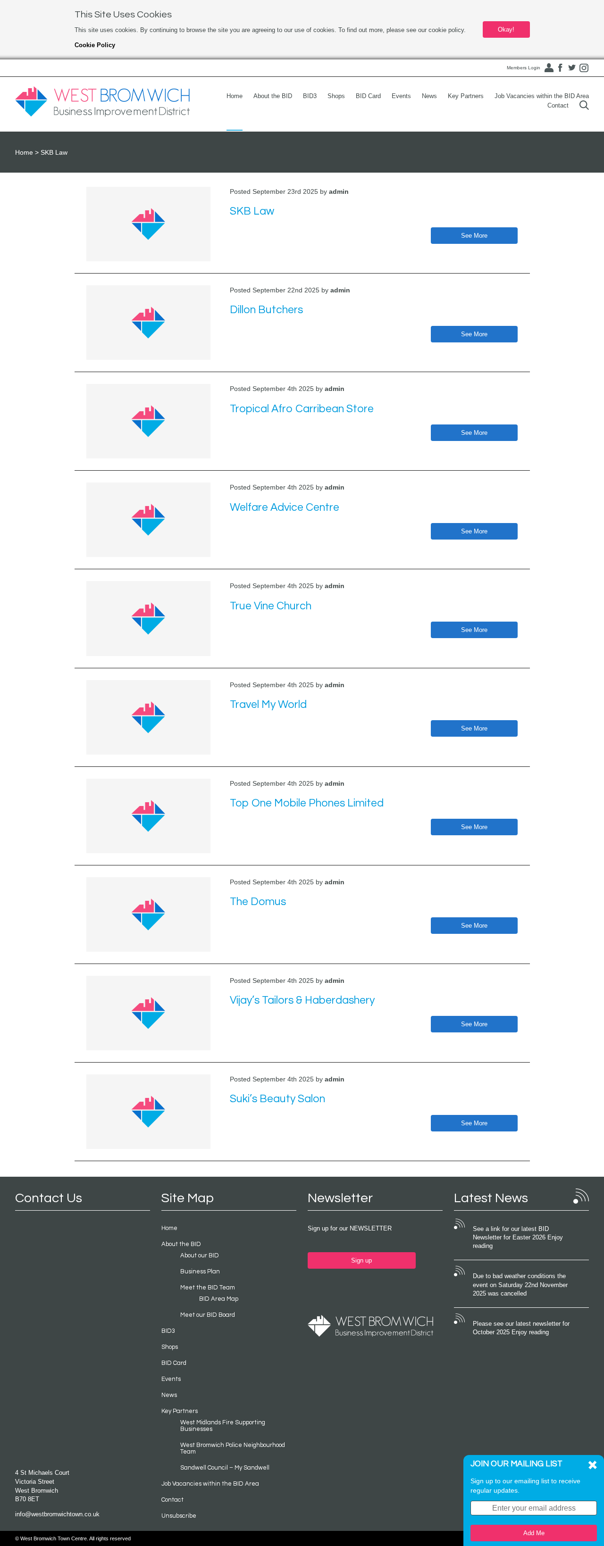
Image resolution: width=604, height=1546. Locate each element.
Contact (558, 105)
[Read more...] (148, 224)
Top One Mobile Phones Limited (307, 803)
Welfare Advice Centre (284, 507)
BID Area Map (218, 1299)
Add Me (534, 1533)
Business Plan (200, 1271)
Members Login (523, 67)
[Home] (102, 101)
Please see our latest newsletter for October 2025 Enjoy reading (521, 1328)
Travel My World (268, 704)
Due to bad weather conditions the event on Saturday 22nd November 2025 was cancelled (520, 1285)
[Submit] (584, 105)
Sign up (361, 1260)
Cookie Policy (95, 45)
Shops (336, 96)
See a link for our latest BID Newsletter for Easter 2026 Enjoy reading (518, 1237)
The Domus (258, 901)
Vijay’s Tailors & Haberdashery (302, 1000)
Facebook (560, 68)
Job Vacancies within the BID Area (542, 96)
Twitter (572, 68)
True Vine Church (270, 606)
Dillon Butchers (266, 310)
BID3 (310, 96)
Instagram (584, 68)
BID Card (368, 96)
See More (474, 235)
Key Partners (466, 96)
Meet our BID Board (207, 1315)
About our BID (199, 1255)
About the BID (272, 96)
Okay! (506, 29)
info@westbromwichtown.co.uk (57, 1514)
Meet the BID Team (207, 1287)
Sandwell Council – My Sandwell (224, 1467)
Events (401, 96)
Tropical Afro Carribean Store (302, 409)
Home (234, 96)
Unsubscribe (178, 1516)
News (429, 96)
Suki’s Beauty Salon (277, 1099)
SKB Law (252, 211)
